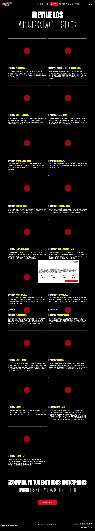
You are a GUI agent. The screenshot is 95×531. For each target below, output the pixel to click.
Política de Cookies (86, 527)
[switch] (53, 277)
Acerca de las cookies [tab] (72, 264)
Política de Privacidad (86, 524)
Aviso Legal (76, 524)
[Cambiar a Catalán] (77, 4)
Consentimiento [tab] (44, 264)
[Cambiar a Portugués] (69, 4)
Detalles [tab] (58, 264)
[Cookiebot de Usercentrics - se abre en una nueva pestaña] (74, 262)
